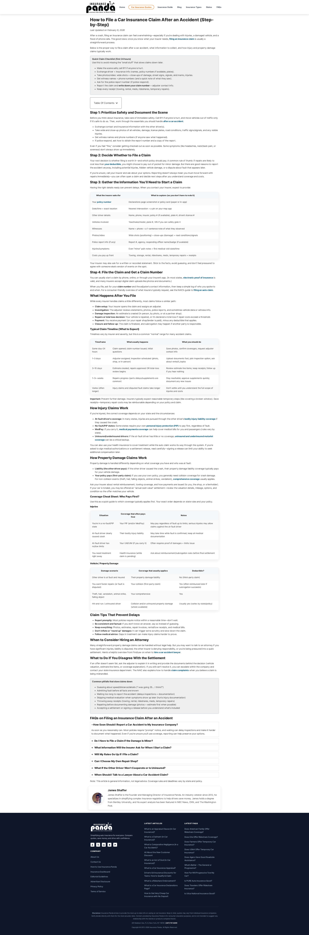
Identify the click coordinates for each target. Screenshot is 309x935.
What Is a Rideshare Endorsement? (160, 881)
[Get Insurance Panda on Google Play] (115, 845)
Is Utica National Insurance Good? (199, 893)
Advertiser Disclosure (100, 881)
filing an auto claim (203, 290)
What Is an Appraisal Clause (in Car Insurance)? (160, 830)
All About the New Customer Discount (157, 854)
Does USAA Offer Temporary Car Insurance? (199, 851)
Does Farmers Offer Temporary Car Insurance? (200, 843)
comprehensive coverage (186, 479)
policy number (104, 202)
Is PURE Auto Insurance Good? (198, 881)
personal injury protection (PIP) (162, 426)
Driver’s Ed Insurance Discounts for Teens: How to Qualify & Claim (160, 874)
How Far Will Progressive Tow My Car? (199, 874)
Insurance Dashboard (100, 872)
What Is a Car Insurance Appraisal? (160, 868)
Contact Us (96, 862)
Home (122, 7)
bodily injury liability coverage (199, 419)
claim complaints (180, 670)
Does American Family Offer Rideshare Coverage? (196, 830)
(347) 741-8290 (171, 923)
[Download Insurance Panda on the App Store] (109, 845)
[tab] (154, 729)
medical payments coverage (133, 429)
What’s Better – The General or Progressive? (198, 866)
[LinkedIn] (104, 845)
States (209, 7)
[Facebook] (92, 845)
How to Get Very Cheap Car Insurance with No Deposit (156, 895)
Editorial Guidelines (99, 876)
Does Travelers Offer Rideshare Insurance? (198, 887)
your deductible (113, 164)
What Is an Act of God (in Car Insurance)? (157, 861)
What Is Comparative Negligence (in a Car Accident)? (161, 846)
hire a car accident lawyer (167, 652)
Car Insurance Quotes (141, 7)
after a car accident (173, 121)
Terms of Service (98, 891)
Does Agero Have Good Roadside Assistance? (199, 858)
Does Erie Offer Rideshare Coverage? (201, 837)
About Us (95, 857)
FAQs (219, 7)
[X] (98, 845)
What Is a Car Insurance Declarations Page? (161, 887)
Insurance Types (193, 7)
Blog (179, 7)
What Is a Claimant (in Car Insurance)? (156, 838)
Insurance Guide (165, 7)
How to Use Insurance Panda (104, 867)
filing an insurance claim (181, 39)
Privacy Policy (97, 886)
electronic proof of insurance (198, 277)
